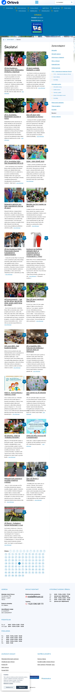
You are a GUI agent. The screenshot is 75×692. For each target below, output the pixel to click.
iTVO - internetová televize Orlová (62, 71)
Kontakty (55, 79)
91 (29, 572)
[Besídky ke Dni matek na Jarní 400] (36, 195)
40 (19, 560)
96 (6, 575)
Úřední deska (67, 8)
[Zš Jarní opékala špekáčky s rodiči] (36, 58)
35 (43, 557)
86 (12, 572)
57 (36, 563)
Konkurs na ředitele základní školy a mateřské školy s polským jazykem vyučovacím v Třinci (34, 252)
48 (6, 563)
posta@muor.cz (35, 596)
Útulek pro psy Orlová (7, 661)
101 (23, 575)
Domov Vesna (42, 659)
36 (6, 560)
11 (44, 551)
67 (29, 566)
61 (9, 566)
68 (33, 566)
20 (33, 554)
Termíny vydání (57, 92)
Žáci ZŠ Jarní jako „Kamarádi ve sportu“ (34, 116)
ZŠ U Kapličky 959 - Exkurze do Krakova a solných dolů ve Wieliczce (34, 348)
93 (36, 572)
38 (12, 560)
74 (12, 569)
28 (19, 557)
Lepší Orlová (45, 8)
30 (26, 557)
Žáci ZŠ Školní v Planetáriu (32, 479)
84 (6, 572)
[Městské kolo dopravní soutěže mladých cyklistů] (14, 469)
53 (23, 563)
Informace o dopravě (58, 57)
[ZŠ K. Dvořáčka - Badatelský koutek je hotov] (14, 105)
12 (6, 554)
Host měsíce (56, 77)
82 (39, 569)
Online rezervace (21, 8)
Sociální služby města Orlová (46, 661)
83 (43, 569)
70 (39, 566)
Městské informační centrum (10, 659)
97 (9, 575)
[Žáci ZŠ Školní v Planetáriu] (36, 469)
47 (43, 560)
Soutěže (54, 109)
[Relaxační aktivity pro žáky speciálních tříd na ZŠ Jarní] (14, 195)
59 (43, 563)
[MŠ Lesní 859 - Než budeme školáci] (14, 336)
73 (9, 569)
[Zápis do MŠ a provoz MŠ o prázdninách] (36, 426)
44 (33, 560)
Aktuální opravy (56, 54)
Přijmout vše (22, 687)
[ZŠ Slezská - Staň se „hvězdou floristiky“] (14, 426)
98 (12, 575)
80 (33, 569)
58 (39, 563)
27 (16, 557)
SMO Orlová (5, 667)
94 (39, 572)
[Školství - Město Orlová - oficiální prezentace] (9, 2)
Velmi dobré (40, 17)
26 (12, 557)
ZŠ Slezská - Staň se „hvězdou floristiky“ (12, 436)
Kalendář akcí (56, 8)
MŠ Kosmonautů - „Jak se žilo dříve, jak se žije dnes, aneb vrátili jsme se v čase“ (13, 302)
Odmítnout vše (9, 687)
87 (16, 572)
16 (19, 554)
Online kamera (22, 10)
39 (16, 560)
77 (23, 569)
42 (26, 560)
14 (12, 554)
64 (19, 566)
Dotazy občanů (34, 8)
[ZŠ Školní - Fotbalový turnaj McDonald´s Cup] (14, 514)
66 (26, 566)
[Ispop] (32, 677)
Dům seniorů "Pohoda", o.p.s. (46, 664)
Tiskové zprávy (56, 106)
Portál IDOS (4, 670)
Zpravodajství (10, 39)
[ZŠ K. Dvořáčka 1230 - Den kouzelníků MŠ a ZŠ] (14, 152)
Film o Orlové (55, 61)
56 (33, 563)
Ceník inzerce (56, 89)
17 (22, 554)
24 (6, 557)
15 (16, 554)
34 (39, 557)
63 (16, 566)
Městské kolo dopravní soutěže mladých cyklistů (13, 480)
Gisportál (56, 10)
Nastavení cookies (8, 683)
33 (36, 557)
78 (26, 569)
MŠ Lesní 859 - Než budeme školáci (11, 347)
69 (36, 566)
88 (19, 572)
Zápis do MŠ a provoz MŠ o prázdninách (36, 436)
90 (26, 572)
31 (29, 557)
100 (20, 575)
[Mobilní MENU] (36, 2)
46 (39, 560)
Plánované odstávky (58, 102)
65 (23, 566)
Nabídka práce (33, 10)
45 (36, 560)
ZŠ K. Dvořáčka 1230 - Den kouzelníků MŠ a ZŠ (13, 162)
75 (16, 569)
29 (23, 557)
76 (19, 569)
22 (39, 554)
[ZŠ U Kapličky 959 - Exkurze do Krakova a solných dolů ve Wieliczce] (36, 336)
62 (12, 566)
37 (9, 560)
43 (29, 560)
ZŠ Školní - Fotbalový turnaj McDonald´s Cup (13, 524)
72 (6, 569)
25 (9, 557)
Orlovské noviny (56, 84)
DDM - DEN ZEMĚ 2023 (35, 161)
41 (22, 560)
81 (36, 569)
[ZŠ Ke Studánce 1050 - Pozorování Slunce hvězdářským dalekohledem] (14, 239)
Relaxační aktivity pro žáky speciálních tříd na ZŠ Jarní (13, 206)
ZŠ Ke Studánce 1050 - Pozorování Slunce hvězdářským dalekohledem (13, 251)
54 (26, 563)
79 (29, 569)
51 (16, 563)
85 (9, 572)
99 (16, 575)
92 (33, 572)
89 (23, 572)
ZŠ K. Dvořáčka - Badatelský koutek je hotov (12, 116)
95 (43, 572)
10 (41, 551)
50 (12, 563)
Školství (54, 113)
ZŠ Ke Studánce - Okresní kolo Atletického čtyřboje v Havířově (14, 70)
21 (36, 554)
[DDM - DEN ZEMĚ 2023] (36, 152)
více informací (41, 88)
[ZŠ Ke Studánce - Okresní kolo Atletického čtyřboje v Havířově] (14, 58)
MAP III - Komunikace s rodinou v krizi (13, 393)
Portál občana (9, 8)
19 (29, 554)
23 (43, 554)
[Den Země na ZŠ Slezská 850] (36, 383)
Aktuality (54, 50)
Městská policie (46, 10)
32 (33, 557)
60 (6, 566)
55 (29, 563)
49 (9, 563)
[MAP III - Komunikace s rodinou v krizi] (14, 383)
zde (42, 20)
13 (9, 554)
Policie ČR (4, 664)
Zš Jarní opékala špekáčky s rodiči (33, 69)
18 (26, 554)
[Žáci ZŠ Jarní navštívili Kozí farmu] (36, 290)
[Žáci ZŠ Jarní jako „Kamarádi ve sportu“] (36, 105)
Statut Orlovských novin (59, 95)
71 (43, 566)
